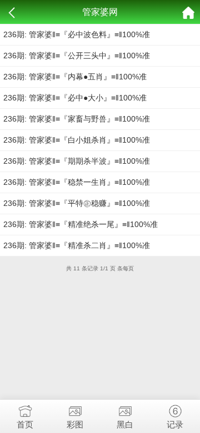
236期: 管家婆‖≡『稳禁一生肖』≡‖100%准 (76, 182)
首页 (25, 424)
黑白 (125, 424)
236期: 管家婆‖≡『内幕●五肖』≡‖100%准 (75, 76)
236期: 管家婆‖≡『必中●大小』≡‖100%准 (75, 97)
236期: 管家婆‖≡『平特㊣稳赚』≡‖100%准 (76, 203)
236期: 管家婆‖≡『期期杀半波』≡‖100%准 (76, 161)
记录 (175, 424)
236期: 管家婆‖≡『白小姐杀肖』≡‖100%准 (76, 139)
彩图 (75, 424)
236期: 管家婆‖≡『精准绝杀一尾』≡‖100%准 (80, 224)
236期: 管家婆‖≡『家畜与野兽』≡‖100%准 (76, 118)
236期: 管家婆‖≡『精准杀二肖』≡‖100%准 (76, 245)
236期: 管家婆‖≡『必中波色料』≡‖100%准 (76, 34)
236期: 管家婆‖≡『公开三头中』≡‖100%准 (76, 55)
